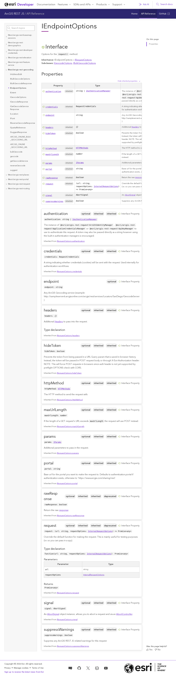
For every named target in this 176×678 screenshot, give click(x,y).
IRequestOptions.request (68, 593)
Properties (153, 44)
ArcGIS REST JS (14, 14)
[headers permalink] (59, 310)
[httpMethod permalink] (66, 383)
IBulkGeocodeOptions (84, 63)
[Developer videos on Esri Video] (97, 668)
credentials (51, 107)
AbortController (124, 614)
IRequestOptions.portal (67, 483)
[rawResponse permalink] (61, 496)
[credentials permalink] (64, 251)
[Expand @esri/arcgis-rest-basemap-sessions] (6, 36)
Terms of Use (38, 668)
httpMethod (51, 148)
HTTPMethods (82, 148)
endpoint (49, 115)
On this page (152, 39)
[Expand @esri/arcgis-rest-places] (6, 175)
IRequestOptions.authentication (71, 241)
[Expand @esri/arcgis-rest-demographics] (6, 44)
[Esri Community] (70, 668)
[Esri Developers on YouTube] (106, 668)
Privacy (7, 668)
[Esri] (145, 668)
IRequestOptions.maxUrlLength (70, 426)
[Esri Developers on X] (88, 668)
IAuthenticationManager (98, 91)
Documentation (46, 4)
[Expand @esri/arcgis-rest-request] (6, 184)
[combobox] (21, 28)
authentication (53, 91)
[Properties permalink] (65, 74)
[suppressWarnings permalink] (76, 629)
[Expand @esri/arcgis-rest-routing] (6, 188)
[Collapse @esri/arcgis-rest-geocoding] (6, 70)
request (49, 184)
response (139, 177)
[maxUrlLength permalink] (69, 410)
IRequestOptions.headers (68, 335)
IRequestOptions (83, 60)
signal (48, 195)
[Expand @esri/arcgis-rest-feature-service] (6, 64)
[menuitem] (134, 14)
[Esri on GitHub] (79, 668)
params (48, 163)
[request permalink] (58, 525)
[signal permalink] (55, 603)
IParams (80, 163)
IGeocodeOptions (63, 63)
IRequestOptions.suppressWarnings (73, 646)
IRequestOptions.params (68, 453)
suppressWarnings (54, 201)
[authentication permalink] (70, 214)
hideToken (50, 133)
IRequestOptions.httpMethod (70, 400)
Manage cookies (21, 668)
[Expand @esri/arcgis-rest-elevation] (6, 57)
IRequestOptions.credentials (69, 271)
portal (48, 169)
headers (49, 127)
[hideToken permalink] (63, 345)
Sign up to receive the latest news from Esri (24, 672)
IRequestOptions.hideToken (69, 373)
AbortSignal (130, 195)
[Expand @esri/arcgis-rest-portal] (6, 179)
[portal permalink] (55, 463)
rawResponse (51, 178)
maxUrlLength (52, 154)
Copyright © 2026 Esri (14, 664)
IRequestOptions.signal (67, 619)
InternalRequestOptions (106, 186)
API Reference (35, 13)
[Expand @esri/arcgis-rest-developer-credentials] (6, 51)
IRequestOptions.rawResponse (70, 515)
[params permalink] (58, 436)
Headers (135, 127)
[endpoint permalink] (61, 281)
